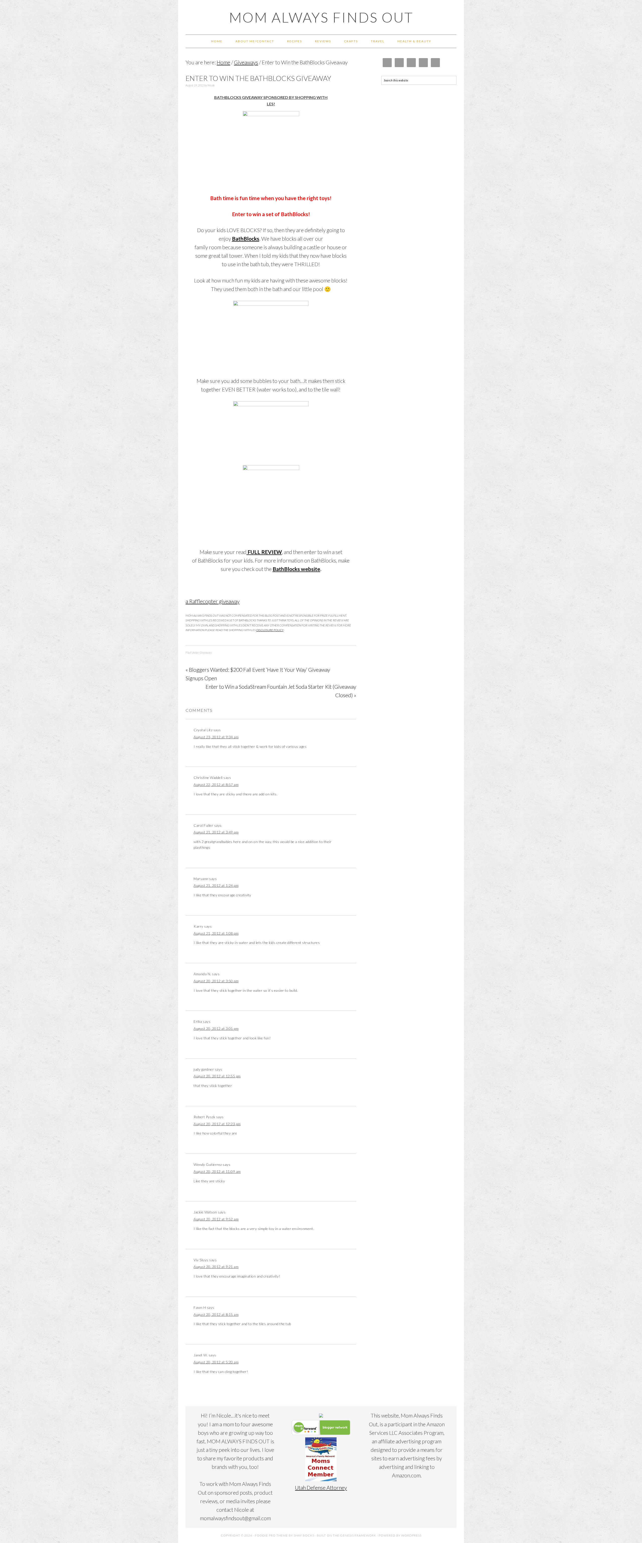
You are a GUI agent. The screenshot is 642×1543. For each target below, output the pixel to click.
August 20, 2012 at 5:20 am (216, 1362)
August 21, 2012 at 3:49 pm (216, 832)
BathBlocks (245, 238)
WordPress (411, 1535)
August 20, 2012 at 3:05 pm (216, 1028)
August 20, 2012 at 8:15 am (216, 1314)
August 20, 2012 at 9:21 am (216, 1267)
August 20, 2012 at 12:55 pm (217, 1076)
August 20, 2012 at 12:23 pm (217, 1124)
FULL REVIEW (264, 552)
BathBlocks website (296, 569)
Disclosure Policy (269, 630)
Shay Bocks (304, 1535)
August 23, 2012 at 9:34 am (216, 737)
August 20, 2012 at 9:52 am (216, 1219)
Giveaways (206, 652)
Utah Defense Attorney (321, 1487)
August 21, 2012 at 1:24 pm (216, 885)
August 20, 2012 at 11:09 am (217, 1171)
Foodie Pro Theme (271, 1535)
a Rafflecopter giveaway (212, 601)
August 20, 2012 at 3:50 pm (216, 981)
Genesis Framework (358, 1535)
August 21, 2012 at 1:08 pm (216, 933)
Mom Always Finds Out (321, 17)
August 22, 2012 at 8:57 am (216, 784)
